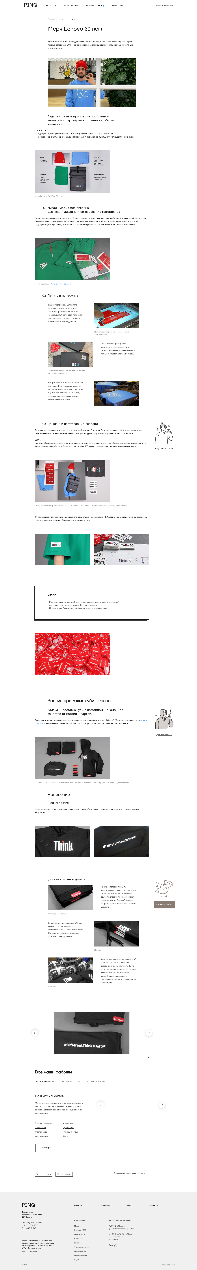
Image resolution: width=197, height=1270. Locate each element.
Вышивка (77, 1243)
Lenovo (72, 19)
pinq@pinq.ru (114, 1239)
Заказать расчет (164, 904)
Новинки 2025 (80, 1230)
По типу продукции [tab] (70, 1082)
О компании (104, 1205)
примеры (46, 1148)
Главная (51, 19)
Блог (129, 1205)
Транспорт (68, 1127)
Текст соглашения (29, 1251)
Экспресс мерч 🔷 (95, 6)
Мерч (61, 19)
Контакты (153, 1205)
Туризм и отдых (70, 1132)
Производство (80, 1234)
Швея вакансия (80, 1256)
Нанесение (78, 1239)
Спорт (66, 1136)
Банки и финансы (43, 1123)
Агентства (68, 1123)
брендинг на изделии (61, 284)
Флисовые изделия (82, 1247)
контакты (117, 6)
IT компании (40, 1127)
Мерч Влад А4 (80, 1251)
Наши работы (71, 6)
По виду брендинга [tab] (97, 1082)
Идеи (76, 1260)
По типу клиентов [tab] (44, 1082)
